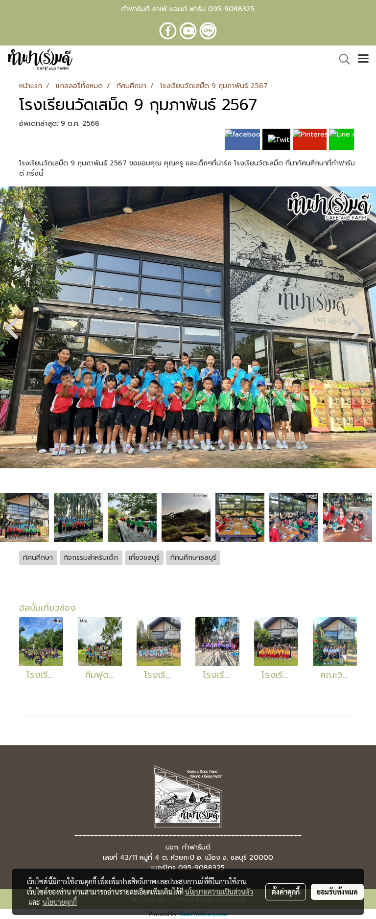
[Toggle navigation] (363, 59)
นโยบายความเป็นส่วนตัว (219, 891)
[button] (341, 59)
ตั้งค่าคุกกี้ (286, 891)
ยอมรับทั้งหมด (337, 891)
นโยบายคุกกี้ (60, 901)
